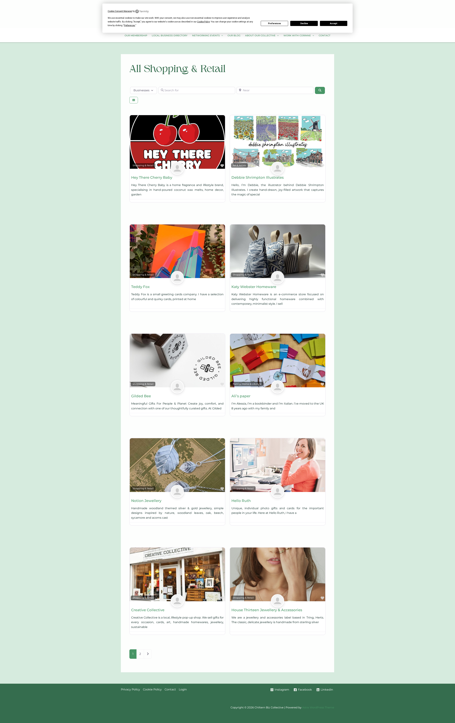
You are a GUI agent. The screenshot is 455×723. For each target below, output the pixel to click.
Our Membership (136, 35)
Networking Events (206, 35)
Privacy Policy (130, 689)
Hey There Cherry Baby (151, 177)
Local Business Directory (169, 35)
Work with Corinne (297, 35)
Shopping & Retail (143, 165)
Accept (333, 23)
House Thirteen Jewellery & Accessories (266, 610)
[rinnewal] (177, 605)
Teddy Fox (140, 287)
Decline (304, 23)
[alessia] (277, 391)
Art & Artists (239, 165)
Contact (324, 35)
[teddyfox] (177, 281)
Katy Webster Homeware (253, 287)
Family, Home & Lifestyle (247, 384)
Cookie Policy (152, 689)
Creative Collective (147, 610)
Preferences (274, 23)
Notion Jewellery (146, 501)
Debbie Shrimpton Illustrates (257, 177)
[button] (221, 35)
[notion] (177, 495)
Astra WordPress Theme (318, 707)
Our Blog (234, 35)
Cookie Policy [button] (203, 21)
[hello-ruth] (277, 495)
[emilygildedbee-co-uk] (177, 391)
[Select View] (133, 100)
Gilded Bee (141, 396)
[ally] (177, 172)
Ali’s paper (240, 396)
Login (183, 689)
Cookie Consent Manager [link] (120, 11)
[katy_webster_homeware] (277, 281)
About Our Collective (260, 35)
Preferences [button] (129, 25)
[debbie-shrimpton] (277, 172)
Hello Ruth (241, 501)
